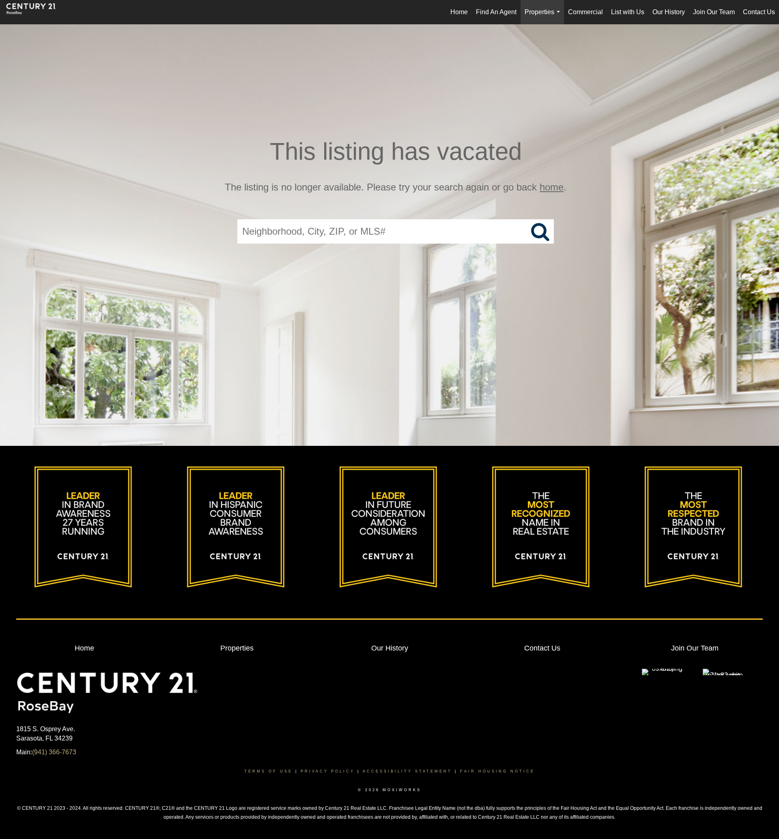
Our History (668, 12)
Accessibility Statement (407, 771)
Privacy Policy (328, 771)
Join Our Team (714, 12)
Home (459, 12)
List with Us (627, 12)
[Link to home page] (35, 12)
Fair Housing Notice (497, 771)
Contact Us (759, 12)
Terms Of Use (268, 771)
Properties (544, 16)
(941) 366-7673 (54, 752)
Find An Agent (496, 12)
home (552, 187)
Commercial (585, 12)
